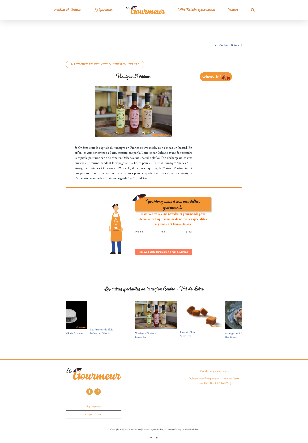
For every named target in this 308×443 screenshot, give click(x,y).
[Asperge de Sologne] (221, 302)
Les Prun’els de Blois (77, 329)
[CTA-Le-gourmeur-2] (216, 72)
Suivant (235, 45)
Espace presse (93, 406)
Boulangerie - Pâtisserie (76, 333)
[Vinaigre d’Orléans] (131, 302)
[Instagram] (97, 391)
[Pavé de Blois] (176, 302)
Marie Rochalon (191, 429)
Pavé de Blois (163, 332)
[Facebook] (89, 391)
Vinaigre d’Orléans (121, 333)
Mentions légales (149, 429)
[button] (228, 10)
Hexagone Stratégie (175, 429)
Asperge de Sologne (211, 333)
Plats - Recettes (207, 337)
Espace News (94, 414)
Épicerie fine (116, 337)
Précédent (223, 45)
